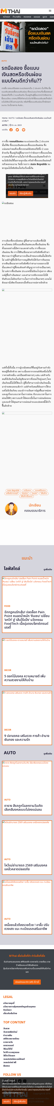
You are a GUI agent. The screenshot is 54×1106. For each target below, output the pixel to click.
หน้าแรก (6, 16)
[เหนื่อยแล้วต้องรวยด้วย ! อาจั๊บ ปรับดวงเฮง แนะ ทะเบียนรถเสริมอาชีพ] (27, 898)
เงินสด (34, 493)
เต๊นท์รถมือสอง (26, 496)
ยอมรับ (7, 1101)
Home (4, 118)
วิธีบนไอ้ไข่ (7, 1049)
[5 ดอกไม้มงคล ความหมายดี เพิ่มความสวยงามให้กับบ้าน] (27, 653)
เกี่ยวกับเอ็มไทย (10, 1013)
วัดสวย (6, 1028)
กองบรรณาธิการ (34, 510)
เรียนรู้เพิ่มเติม (20, 1101)
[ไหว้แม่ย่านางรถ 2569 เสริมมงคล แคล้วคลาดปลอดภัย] (27, 838)
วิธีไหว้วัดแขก (9, 1055)
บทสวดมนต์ (8, 1045)
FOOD (7, 606)
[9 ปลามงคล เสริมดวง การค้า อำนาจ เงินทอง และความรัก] (27, 708)
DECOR (7, 670)
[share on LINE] (23, 129)
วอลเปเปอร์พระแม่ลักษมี (14, 1059)
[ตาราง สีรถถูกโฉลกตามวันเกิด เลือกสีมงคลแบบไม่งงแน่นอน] (27, 778)
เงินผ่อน (25, 493)
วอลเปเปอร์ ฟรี (9, 1062)
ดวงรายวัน (8, 1042)
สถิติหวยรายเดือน (11, 1038)
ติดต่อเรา (7, 1010)
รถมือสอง (27, 490)
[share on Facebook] (11, 129)
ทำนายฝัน (17, 16)
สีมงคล (6, 1065)
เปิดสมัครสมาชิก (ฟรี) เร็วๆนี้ (27, 982)
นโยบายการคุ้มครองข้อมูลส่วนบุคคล (19, 1006)
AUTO (4, 61)
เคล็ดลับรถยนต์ (12, 493)
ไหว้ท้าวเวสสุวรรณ (11, 1052)
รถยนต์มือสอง (40, 490)
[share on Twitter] (17, 129)
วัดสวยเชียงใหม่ (10, 1032)
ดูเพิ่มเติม (48, 569)
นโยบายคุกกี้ (8, 1003)
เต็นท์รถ (44, 493)
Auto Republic (13, 490)
